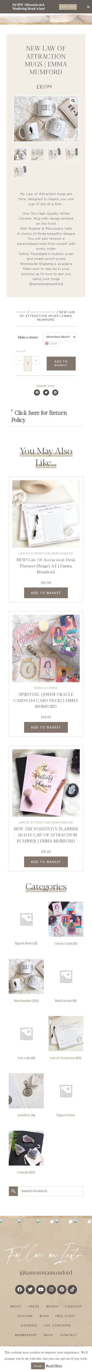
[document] (46, 686)
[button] (88, 6)
